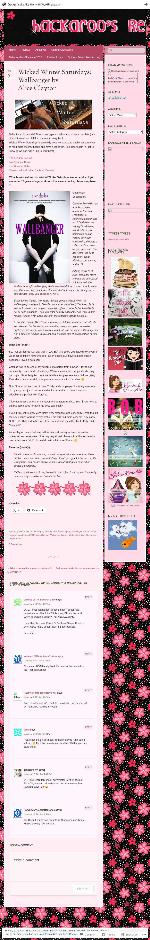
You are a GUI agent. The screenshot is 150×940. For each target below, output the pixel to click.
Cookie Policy (76, 934)
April (26, 729)
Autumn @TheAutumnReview (40, 656)
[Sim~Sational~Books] (125, 345)
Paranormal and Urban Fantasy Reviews (31, 170)
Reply (88, 597)
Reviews (25, 49)
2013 (54, 531)
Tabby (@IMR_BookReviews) (40, 693)
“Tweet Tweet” (120, 234)
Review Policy (55, 57)
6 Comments (15, 544)
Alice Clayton (64, 531)
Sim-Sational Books (20, 162)
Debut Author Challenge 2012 (25, 57)
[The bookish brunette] (125, 502)
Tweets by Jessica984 (118, 239)
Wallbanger (76, 531)
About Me (40, 49)
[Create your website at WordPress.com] (75, 4)
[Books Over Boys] (125, 429)
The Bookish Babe (19, 166)
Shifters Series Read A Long (84, 57)
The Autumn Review (20, 158)
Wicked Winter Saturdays (73, 535)
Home (12, 49)
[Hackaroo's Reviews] (64, 26)
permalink (17, 538)
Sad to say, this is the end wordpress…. (77, 568)
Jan (9, 72)
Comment (83, 888)
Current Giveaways (62, 49)
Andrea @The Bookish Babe (40, 599)
